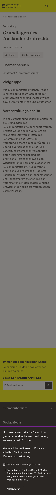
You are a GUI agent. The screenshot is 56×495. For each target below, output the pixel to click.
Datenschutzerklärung (16, 456)
